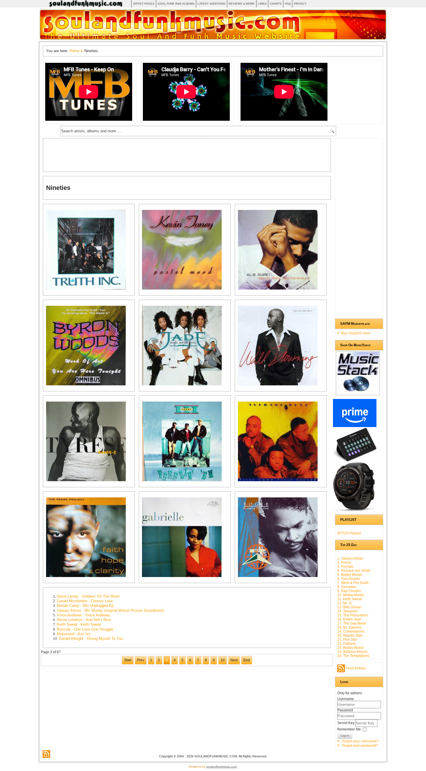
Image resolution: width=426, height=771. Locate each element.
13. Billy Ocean (349, 607)
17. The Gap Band (351, 623)
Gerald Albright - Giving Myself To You (91, 638)
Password (345, 710)
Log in (345, 735)
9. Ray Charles (349, 591)
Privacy (300, 3)
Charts (276, 3)
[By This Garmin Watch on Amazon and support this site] (354, 510)
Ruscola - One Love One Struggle (85, 629)
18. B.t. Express (349, 627)
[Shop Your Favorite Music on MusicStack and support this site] (357, 393)
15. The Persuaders (352, 615)
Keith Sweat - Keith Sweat (79, 624)
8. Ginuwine (346, 587)
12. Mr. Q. (344, 603)
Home (74, 51)
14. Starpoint (347, 611)
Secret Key (346, 723)
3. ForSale (345, 567)
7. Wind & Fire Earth (353, 583)
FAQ (288, 3)
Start (127, 660)
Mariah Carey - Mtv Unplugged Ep (85, 605)
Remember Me (349, 729)
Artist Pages (143, 3)
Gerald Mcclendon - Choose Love (85, 601)
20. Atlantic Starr (350, 635)
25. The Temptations (353, 656)
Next (234, 660)
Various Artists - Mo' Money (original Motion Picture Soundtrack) (110, 610)
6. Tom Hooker (348, 579)
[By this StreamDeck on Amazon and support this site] (354, 460)
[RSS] (46, 754)
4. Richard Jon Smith (353, 571)
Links (262, 3)
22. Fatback (346, 644)
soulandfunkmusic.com (221, 766)
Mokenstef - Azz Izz (74, 634)
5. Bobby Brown (349, 575)
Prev (140, 660)
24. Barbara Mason (352, 652)
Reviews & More (242, 3)
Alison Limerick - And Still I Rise (84, 620)
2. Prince (344, 563)
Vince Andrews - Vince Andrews (83, 615)
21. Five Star (347, 640)
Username (345, 699)
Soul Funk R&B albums (176, 3)
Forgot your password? (360, 745)
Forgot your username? (360, 741)
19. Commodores (351, 631)
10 (223, 660)
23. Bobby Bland (350, 648)
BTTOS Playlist (349, 533)
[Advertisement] (151, 154)
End (246, 660)
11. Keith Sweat (349, 599)
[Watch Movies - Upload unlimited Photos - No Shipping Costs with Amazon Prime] (354, 426)
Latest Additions (211, 3)
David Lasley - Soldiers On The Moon (88, 596)
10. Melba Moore (350, 595)
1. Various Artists (350, 558)
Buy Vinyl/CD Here (356, 333)
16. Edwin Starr (349, 619)
